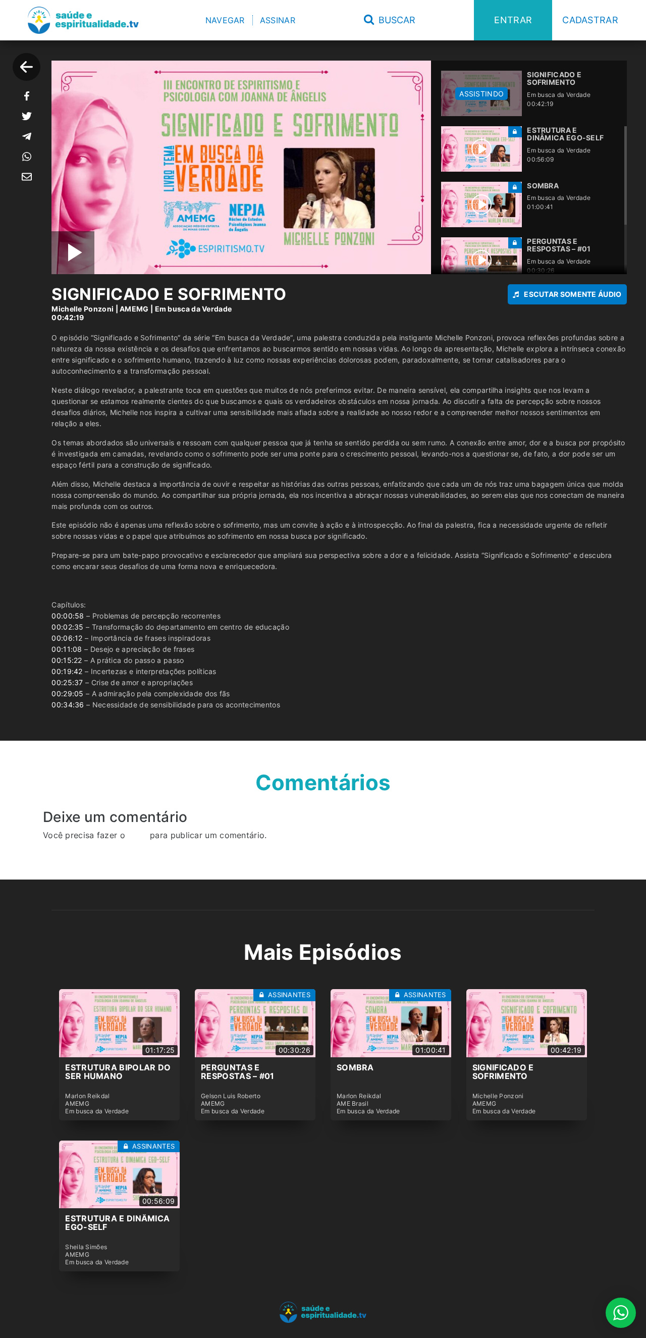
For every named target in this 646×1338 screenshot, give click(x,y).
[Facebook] (27, 96)
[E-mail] (27, 177)
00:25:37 (67, 682)
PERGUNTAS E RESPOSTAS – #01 (238, 1072)
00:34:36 (67, 704)
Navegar (225, 20)
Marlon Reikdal (87, 1096)
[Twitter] (27, 116)
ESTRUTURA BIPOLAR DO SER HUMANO (118, 1072)
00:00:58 (67, 615)
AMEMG (134, 308)
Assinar (277, 20)
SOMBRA (355, 1067)
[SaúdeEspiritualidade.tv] (83, 20)
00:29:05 (67, 693)
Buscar (395, 20)
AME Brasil (352, 1104)
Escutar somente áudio (572, 294)
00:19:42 (66, 671)
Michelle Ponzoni (82, 308)
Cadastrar (590, 20)
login (137, 835)
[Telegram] (27, 136)
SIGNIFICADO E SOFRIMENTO (503, 1072)
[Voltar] (26, 67)
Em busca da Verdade (193, 308)
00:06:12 (66, 638)
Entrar (513, 20)
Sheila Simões (86, 1247)
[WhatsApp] (27, 156)
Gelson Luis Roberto (230, 1096)
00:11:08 (66, 649)
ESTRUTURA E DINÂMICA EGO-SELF (117, 1222)
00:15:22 (66, 660)
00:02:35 (67, 627)
